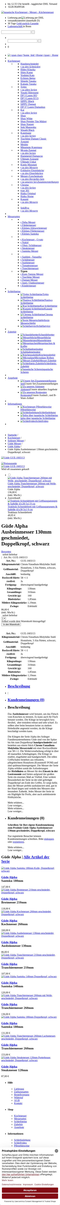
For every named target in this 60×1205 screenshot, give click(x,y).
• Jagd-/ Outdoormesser (32, 282)
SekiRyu (24, 208)
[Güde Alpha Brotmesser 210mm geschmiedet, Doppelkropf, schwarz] (30, 892)
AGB (17, 1100)
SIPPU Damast (28, 104)
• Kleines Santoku (29, 233)
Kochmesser (14, 61)
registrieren (18, 841)
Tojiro (23, 86)
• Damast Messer (29, 280)
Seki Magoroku (28, 127)
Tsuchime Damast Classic (33, 138)
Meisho (24, 144)
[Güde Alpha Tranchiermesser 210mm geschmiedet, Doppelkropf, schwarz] (30, 957)
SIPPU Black (27, 101)
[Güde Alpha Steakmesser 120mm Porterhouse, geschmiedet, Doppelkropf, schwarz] (30, 1060)
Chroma (24, 184)
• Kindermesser (28, 285)
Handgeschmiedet (29, 63)
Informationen (15, 403)
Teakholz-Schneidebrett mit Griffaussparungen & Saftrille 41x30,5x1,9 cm (32, 508)
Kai (22, 110)
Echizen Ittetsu (27, 78)
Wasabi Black (27, 130)
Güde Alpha (14, 446)
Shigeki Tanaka (28, 81)
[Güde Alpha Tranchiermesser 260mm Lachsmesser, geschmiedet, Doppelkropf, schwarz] (30, 1038)
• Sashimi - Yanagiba (30, 257)
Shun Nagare (27, 124)
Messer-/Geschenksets (31, 176)
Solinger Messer (16, 440)
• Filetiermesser (28, 225)
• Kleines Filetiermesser (32, 231)
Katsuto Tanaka (28, 84)
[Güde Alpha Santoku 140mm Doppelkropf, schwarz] (29, 976)
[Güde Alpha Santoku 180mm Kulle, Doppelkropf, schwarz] (30, 871)
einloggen (49, 839)
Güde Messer (14, 443)
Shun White (26, 118)
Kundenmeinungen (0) (26, 700)
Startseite (12, 435)
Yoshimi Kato (27, 75)
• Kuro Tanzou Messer (31, 274)
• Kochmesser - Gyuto (31, 239)
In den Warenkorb (11, 624)
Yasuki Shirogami (29, 92)
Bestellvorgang (21, 1094)
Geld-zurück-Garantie (27, 23)
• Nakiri (24, 242)
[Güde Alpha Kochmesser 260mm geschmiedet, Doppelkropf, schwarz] (30, 914)
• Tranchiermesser (29, 268)
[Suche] (33, 32)
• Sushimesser (27, 262)
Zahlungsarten (21, 1091)
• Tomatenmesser (29, 265)
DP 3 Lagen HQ (28, 95)
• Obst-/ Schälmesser (30, 245)
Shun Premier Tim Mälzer (33, 121)
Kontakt (18, 1103)
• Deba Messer (27, 222)
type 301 (24, 190)
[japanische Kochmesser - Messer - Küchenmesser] (27, 12)
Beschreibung (19, 686)
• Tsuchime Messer (30, 277)
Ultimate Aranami (29, 159)
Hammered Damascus (31, 156)
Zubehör (12, 331)
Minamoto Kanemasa (31, 147)
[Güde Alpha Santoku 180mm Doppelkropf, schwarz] (29, 1017)
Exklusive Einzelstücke (32, 170)
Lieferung (19, 1088)
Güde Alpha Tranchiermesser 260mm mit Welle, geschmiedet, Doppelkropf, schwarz (32, 485)
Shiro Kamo (26, 72)
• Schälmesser (27, 259)
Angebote (13, 378)
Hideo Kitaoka (27, 69)
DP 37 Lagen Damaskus (32, 107)
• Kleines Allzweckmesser (33, 228)
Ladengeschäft (15, 26)
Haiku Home (27, 196)
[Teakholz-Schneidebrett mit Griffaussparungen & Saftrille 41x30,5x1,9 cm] (33, 503)
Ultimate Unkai (28, 161)
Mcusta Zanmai (28, 150)
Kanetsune (25, 133)
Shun (23, 115)
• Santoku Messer (29, 251)
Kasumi (24, 199)
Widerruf (18, 1097)
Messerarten (14, 216)
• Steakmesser (27, 248)
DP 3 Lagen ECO (29, 98)
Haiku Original (28, 193)
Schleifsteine (14, 291)
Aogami (24, 141)
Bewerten (6, 551)
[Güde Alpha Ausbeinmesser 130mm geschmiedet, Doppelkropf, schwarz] (30, 936)
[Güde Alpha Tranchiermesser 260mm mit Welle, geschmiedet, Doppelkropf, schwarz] (33, 480)
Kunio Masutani (28, 164)
